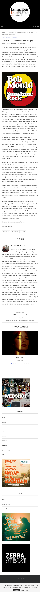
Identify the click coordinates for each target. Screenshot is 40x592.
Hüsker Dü (15, 231)
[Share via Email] (23, 239)
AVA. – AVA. (20, 358)
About (3, 499)
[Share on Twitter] (21, 239)
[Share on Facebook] (19, 239)
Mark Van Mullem (12, 43)
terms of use (5, 509)
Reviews (11, 32)
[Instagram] (33, 26)
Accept (17, 590)
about (3, 454)
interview (4, 440)
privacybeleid (6, 504)
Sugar (23, 231)
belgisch (4, 445)
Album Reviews (21, 32)
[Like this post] (17, 239)
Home (3, 32)
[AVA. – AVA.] (20, 343)
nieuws (4, 422)
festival (4, 436)
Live (3, 431)
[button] (3, 347)
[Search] (38, 26)
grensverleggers (6, 450)
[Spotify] (35, 26)
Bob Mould (6, 231)
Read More (24, 590)
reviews (4, 427)
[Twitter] (31, 26)
